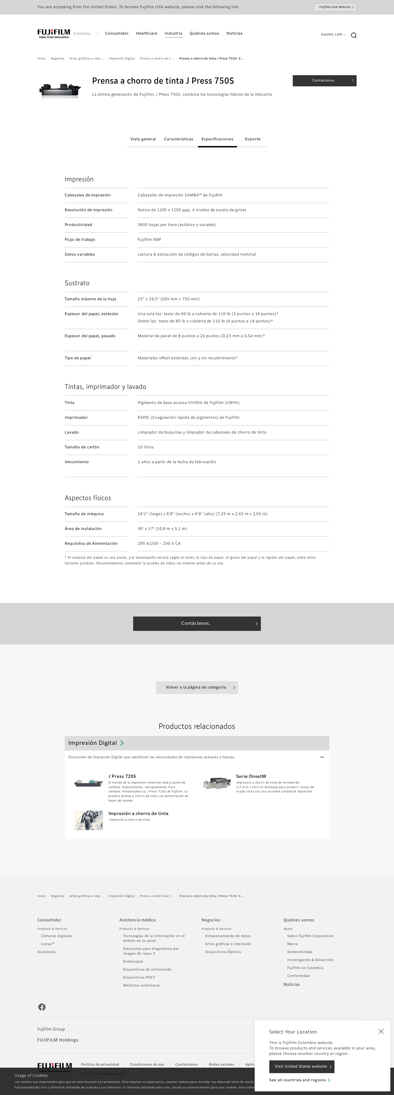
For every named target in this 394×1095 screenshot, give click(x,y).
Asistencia (46, 952)
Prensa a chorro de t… (157, 58)
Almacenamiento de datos (228, 936)
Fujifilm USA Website (335, 7)
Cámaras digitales (57, 936)
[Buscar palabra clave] (353, 35)
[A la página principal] (53, 33)
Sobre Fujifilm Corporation (310, 936)
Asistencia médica (137, 920)
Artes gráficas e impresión (228, 944)
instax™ (48, 944)
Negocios (58, 58)
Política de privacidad (100, 1064)
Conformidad (298, 976)
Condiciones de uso (147, 1064)
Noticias (292, 985)
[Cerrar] (381, 1031)
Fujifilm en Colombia (305, 968)
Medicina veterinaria (141, 985)
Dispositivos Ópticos (223, 952)
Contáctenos (186, 1064)
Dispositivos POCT (139, 977)
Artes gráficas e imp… (86, 58)
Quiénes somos (299, 920)
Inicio (41, 58)
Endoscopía (133, 961)
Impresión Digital (122, 58)
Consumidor (49, 920)
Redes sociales (221, 1064)
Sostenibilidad (299, 952)
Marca (292, 944)
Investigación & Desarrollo (310, 960)
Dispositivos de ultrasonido (147, 969)
